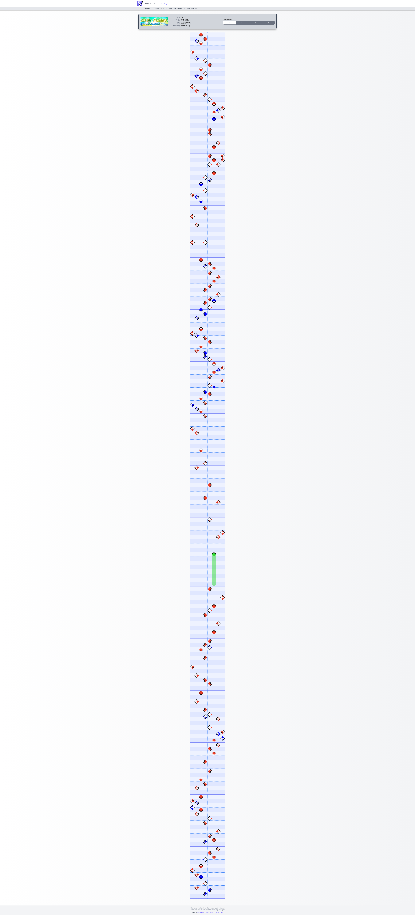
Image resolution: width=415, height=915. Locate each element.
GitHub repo (210, 912)
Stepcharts (151, 3)
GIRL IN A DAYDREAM (173, 8)
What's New (219, 912)
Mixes (147, 8)
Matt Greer (200, 912)
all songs (164, 3)
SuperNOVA (157, 8)
